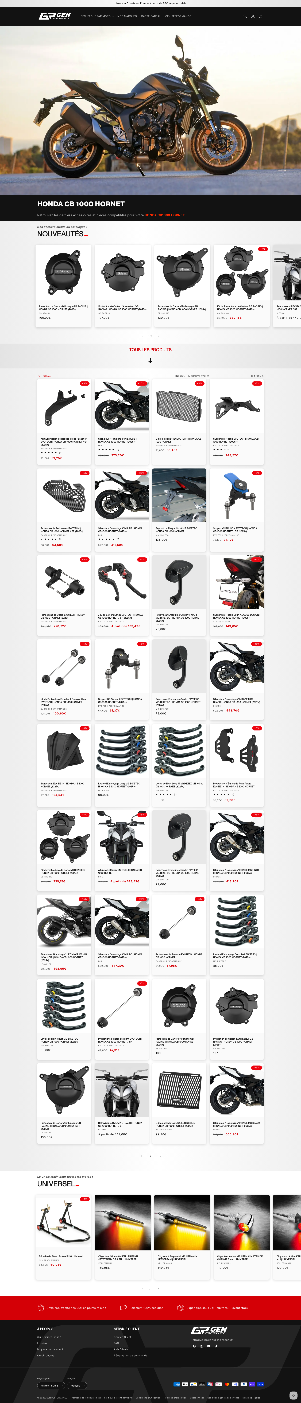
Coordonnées (197, 1398)
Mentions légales (251, 1398)
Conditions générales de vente (223, 1398)
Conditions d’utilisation (148, 1398)
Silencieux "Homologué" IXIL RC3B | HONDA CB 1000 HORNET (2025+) (117, 440)
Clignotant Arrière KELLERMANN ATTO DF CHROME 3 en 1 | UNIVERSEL (240, 1258)
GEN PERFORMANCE (57, 1398)
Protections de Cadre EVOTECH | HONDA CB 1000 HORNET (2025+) (63, 616)
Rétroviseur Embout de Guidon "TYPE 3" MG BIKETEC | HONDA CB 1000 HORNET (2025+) (178, 702)
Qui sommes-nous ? (49, 1337)
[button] (97, 16)
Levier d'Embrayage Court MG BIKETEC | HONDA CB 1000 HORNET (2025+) (235, 956)
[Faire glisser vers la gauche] (143, 336)
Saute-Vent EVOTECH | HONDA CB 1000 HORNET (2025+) (62, 785)
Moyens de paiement (50, 1349)
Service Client (122, 1337)
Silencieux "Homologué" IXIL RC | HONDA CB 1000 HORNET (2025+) (120, 956)
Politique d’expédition (175, 1398)
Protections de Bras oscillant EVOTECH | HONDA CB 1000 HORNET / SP (120, 1040)
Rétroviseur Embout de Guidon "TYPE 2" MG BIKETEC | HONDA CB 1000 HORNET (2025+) (178, 873)
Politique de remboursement (86, 1398)
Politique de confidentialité (118, 1398)
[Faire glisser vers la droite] (158, 336)
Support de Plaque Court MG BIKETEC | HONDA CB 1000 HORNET (177, 530)
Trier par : (179, 375)
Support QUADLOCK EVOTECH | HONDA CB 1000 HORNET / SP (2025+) (235, 530)
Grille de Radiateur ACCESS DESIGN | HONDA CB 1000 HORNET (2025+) (176, 1124)
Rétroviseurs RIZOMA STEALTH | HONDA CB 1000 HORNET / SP (120, 1124)
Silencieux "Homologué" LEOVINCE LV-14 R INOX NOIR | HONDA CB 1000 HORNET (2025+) (64, 957)
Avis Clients (121, 1349)
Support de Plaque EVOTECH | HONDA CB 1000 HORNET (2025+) (236, 440)
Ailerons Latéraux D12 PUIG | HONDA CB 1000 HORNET (120, 871)
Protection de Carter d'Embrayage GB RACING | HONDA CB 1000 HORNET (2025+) (182, 308)
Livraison (42, 1343)
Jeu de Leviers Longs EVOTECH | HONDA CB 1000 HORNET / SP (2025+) (120, 616)
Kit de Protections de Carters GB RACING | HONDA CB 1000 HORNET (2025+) (240, 308)
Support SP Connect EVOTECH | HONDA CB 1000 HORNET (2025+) (120, 701)
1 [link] (141, 1156)
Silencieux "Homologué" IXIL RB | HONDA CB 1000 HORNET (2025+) (120, 530)
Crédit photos (45, 1355)
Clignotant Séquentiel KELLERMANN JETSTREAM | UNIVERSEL (177, 1258)
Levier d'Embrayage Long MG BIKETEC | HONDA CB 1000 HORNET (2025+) (119, 785)
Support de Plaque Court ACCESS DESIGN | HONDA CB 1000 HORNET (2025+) (236, 616)
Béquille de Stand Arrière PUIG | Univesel (61, 1256)
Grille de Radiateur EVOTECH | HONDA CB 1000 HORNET (179, 440)
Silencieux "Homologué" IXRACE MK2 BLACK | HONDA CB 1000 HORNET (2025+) (236, 701)
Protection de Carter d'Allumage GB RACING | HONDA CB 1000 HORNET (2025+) (63, 308)
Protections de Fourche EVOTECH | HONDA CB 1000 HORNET (179, 956)
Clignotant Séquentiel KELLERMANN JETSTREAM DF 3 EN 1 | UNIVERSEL (118, 1258)
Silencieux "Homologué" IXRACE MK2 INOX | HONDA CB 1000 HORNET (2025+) (236, 871)
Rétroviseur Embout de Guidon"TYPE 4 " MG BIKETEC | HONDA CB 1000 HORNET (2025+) (178, 618)
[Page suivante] (160, 1156)
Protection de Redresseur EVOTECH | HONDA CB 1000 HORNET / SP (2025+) (62, 530)
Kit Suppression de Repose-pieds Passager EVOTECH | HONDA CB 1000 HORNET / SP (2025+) (64, 442)
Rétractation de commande (130, 1355)
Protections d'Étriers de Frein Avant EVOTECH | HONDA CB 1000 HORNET (234, 785)
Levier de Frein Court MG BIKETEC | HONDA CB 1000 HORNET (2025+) (60, 1040)
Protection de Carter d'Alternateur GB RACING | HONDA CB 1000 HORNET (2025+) (122, 308)
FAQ (116, 1343)
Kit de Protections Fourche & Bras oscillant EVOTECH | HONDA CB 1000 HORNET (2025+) (64, 702)
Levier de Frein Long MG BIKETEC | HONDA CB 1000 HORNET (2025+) (179, 785)
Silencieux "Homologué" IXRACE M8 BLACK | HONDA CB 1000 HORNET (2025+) (236, 1124)
